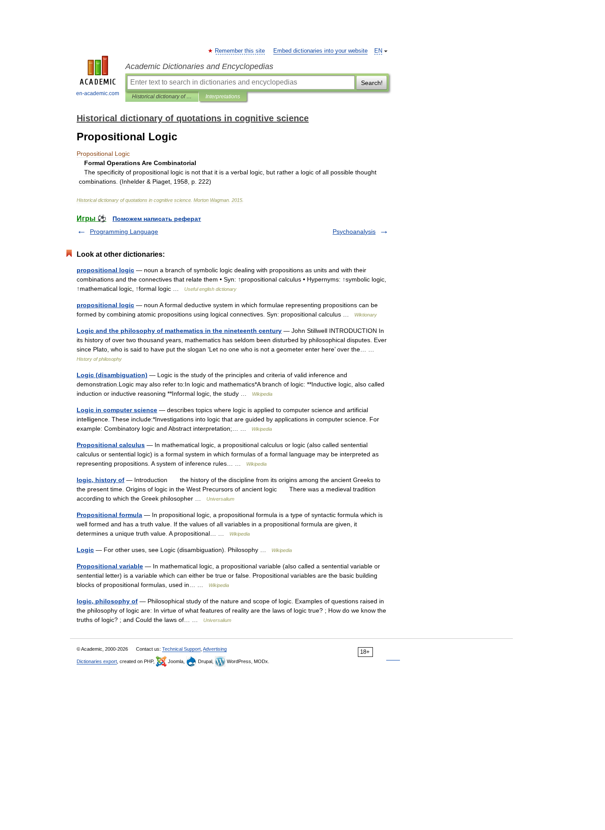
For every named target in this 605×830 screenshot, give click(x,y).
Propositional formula (109, 514)
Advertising (215, 649)
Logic (85, 549)
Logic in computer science (117, 409)
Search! (372, 82)
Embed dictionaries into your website (320, 51)
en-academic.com (97, 93)
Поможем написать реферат (156, 218)
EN (378, 51)
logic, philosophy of (107, 601)
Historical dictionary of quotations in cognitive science (162, 96)
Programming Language (124, 231)
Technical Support (181, 649)
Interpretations (223, 96)
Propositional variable (110, 566)
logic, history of (100, 479)
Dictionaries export (97, 661)
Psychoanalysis (354, 231)
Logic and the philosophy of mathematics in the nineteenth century (179, 330)
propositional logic (105, 270)
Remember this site (240, 51)
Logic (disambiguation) (112, 374)
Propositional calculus (111, 444)
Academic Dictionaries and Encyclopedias (199, 66)
